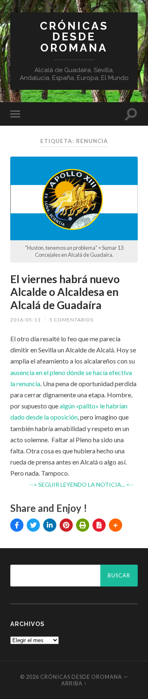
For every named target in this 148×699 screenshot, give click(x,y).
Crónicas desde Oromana (74, 36)
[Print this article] (82, 525)
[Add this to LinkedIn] (49, 525)
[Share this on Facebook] (16, 525)
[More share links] (115, 525)
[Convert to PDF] (99, 525)
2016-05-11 (25, 320)
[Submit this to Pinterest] (66, 525)
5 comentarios (71, 320)
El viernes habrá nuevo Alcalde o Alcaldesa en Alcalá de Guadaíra (65, 292)
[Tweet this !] (33, 525)
